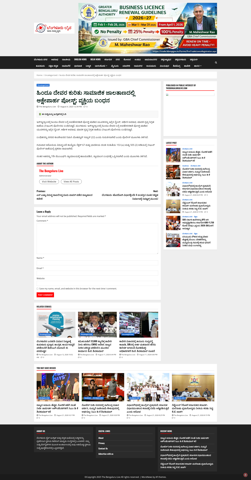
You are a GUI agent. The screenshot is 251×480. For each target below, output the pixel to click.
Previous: (64, 194)
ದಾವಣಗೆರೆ (66, 65)
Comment (42, 220)
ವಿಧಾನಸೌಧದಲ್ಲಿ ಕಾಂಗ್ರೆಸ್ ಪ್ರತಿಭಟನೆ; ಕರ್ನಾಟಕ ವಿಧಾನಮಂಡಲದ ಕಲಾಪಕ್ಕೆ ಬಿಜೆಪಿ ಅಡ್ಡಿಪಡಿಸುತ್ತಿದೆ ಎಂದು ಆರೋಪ (173, 189)
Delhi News (95, 59)
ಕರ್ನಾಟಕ (108, 59)
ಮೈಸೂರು (115, 65)
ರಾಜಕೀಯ (66, 59)
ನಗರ (118, 59)
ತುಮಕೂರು (40, 65)
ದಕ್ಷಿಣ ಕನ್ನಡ (53, 65)
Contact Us (103, 448)
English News (80, 59)
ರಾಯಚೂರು (151, 65)
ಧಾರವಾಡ (78, 65)
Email (40, 268)
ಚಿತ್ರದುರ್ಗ (194, 59)
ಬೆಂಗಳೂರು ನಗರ (40, 59)
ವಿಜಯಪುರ (164, 65)
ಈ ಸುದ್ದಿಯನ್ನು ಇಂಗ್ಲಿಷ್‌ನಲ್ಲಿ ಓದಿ (54, 114)
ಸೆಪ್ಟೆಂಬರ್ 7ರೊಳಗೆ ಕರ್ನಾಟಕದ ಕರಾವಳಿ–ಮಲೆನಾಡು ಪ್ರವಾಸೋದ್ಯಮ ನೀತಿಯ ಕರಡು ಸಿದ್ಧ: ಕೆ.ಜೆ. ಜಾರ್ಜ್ (173, 206)
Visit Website (49, 181)
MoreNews (147, 477)
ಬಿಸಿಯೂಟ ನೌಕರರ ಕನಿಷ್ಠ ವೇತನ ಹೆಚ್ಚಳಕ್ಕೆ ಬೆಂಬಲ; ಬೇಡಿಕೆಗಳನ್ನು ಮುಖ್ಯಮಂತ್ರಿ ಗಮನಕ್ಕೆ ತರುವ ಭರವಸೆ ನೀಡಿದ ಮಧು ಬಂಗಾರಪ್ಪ (173, 240)
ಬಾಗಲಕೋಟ (100, 65)
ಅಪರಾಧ (54, 59)
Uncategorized (43, 85)
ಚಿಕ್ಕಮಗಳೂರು (180, 59)
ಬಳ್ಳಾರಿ (88, 65)
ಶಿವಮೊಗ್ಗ (176, 65)
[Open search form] (216, 62)
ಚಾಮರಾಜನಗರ (151, 59)
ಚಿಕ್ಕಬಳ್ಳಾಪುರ (166, 59)
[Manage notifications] (245, 475)
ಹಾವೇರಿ (187, 65)
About (101, 437)
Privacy (101, 443)
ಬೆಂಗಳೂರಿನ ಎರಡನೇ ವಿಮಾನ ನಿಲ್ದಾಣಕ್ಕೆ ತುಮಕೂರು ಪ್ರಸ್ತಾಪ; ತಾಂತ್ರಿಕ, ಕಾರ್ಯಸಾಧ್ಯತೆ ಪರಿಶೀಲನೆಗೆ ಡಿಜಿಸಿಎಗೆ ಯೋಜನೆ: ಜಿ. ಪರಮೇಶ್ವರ (56, 346)
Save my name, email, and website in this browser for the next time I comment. (78, 288)
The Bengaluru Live (47, 106)
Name (40, 257)
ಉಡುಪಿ (138, 59)
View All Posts (71, 181)
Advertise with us (105, 453)
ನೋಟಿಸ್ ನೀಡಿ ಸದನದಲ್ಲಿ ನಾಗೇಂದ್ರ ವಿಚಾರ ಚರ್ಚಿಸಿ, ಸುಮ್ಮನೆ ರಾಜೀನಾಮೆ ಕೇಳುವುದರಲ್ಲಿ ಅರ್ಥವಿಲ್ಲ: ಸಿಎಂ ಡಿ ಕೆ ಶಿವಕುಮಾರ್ (173, 172)
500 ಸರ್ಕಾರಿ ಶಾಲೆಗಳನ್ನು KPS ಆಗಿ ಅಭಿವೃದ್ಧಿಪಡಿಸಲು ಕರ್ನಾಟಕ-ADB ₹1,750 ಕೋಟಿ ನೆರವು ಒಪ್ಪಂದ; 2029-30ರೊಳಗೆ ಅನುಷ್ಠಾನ (173, 223)
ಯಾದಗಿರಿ (126, 65)
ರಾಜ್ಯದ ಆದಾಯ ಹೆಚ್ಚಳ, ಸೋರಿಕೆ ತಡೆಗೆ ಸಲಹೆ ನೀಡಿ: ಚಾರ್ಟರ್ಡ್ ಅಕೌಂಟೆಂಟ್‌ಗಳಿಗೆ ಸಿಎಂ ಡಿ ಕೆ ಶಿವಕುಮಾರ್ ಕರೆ (173, 155)
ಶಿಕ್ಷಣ (195, 217)
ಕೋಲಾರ (127, 59)
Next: (130, 194)
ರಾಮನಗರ (138, 65)
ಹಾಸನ (196, 65)
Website (41, 278)
